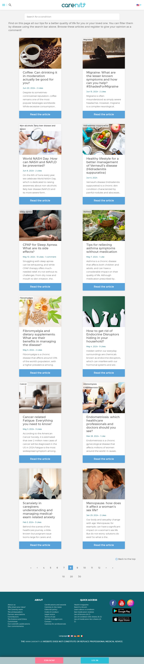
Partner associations (16, 614)
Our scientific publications (19, 624)
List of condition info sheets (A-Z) (88, 617)
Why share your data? (17, 607)
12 (99, 567)
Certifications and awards (55, 605)
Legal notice (50, 614)
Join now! (49, 660)
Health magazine (81, 605)
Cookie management (53, 619)
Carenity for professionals (55, 624)
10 (84, 567)
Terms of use (50, 617)
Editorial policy (51, 609)
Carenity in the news (53, 607)
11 (92, 567)
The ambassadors (15, 612)
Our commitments (16, 626)
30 (79, 576)
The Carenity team (15, 609)
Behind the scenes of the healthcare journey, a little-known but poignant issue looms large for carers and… (37, 532)
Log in (95, 660)
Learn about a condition (84, 609)
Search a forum (80, 607)
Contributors (13, 617)
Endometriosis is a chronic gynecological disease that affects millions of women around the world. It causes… (101, 445)
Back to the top (127, 559)
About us (11, 605)
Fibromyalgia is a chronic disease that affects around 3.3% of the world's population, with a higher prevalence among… (40, 359)
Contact (48, 621)
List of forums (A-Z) (82, 614)
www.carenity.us (33, 641)
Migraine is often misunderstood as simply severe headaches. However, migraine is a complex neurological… (103, 101)
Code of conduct (52, 612)
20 (71, 576)
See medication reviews (84, 612)
